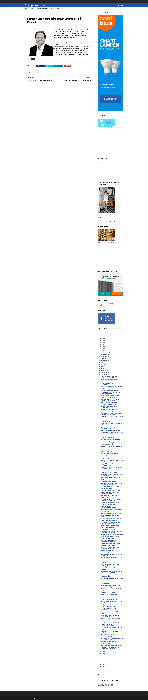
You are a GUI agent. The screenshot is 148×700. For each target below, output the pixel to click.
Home (28, 14)
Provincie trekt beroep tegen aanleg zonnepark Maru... (112, 447)
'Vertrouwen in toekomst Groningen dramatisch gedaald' (112, 499)
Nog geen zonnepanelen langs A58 (111, 628)
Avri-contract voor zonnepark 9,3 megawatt (111, 496)
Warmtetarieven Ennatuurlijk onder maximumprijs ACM (112, 522)
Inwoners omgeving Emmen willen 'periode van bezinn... (111, 443)
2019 (101, 346)
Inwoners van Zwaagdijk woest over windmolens (112, 461)
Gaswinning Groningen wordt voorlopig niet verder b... (110, 595)
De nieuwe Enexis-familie (108, 529)
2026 (101, 332)
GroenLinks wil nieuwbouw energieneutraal (109, 635)
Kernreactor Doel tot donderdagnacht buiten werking (111, 551)
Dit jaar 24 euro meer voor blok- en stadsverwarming (111, 602)
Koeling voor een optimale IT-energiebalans (110, 558)
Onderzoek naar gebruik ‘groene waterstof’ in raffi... (111, 468)
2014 (101, 656)
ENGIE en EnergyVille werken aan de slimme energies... (112, 433)
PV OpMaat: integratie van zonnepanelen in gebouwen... (110, 410)
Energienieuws (35, 5)
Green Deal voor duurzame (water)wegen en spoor (109, 403)
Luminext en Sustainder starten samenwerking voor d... (110, 547)
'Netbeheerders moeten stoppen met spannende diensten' (111, 519)
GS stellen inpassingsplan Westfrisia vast (112, 515)
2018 (101, 348)
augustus (104, 360)
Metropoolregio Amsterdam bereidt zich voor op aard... (112, 638)
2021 (101, 342)
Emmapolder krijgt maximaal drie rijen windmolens (111, 392)
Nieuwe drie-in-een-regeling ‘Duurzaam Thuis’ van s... (109, 471)
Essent (33, 14)
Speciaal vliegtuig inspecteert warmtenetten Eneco (110, 540)
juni (102, 364)
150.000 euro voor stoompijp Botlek (111, 589)
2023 (101, 338)
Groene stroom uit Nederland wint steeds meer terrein (111, 554)
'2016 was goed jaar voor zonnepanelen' (108, 642)
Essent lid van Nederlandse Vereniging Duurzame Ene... (110, 598)
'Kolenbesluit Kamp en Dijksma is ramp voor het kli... (111, 487)
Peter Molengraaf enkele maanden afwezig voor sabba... (111, 454)
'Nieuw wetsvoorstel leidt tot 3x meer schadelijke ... (111, 450)
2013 (101, 658)
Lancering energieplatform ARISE (111, 477)
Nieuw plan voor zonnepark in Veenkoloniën (110, 457)
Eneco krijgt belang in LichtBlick (110, 490)
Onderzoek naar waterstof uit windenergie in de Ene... (110, 647)
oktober (103, 356)
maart (103, 370)
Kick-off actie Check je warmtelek (111, 513)
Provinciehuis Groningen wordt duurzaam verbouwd (110, 526)
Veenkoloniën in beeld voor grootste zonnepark (112, 561)
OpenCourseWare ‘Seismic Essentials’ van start (109, 376)
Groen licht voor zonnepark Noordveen (109, 582)
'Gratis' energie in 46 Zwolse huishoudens (109, 575)
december (104, 352)
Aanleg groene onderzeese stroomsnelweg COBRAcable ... (111, 621)
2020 (101, 344)
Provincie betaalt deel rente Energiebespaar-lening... (109, 605)
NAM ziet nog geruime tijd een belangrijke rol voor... (110, 565)
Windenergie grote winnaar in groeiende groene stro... (110, 480)
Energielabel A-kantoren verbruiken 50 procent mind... (112, 464)
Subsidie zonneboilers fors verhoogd (112, 645)
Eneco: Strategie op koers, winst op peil (112, 387)
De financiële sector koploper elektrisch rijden (110, 616)
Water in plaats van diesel (109, 380)
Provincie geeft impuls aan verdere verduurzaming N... (111, 420)
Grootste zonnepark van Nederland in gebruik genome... (111, 484)
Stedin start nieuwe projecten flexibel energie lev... (110, 396)
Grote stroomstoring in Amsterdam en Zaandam (112, 510)
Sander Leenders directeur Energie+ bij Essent (112, 579)
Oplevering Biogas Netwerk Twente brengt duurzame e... (112, 417)
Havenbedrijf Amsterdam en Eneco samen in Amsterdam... (111, 531)
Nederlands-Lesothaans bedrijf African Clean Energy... (110, 544)
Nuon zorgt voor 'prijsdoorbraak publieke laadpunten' (110, 503)
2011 (101, 662)
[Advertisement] (110, 143)
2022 (101, 340)
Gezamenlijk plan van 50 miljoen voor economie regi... (110, 493)
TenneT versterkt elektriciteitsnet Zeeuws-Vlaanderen (111, 436)
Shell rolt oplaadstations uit (109, 390)
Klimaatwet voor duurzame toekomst (109, 406)
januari (103, 374)
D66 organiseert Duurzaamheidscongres (109, 506)
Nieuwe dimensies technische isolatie (110, 568)
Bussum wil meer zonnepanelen (110, 619)
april (102, 368)
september (104, 358)
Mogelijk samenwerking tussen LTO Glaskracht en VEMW (112, 572)
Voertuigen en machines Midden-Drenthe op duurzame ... (111, 413)
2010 (101, 664)
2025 (101, 334)
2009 (101, 666)
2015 (101, 654)
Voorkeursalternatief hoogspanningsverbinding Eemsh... (109, 631)
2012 (101, 660)
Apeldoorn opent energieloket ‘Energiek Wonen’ (110, 427)
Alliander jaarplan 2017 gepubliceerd (112, 534)
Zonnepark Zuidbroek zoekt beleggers (109, 612)
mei (102, 366)
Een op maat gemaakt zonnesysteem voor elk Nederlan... (108, 383)
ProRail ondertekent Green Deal (110, 430)
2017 (101, 350)
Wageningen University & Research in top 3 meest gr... (111, 586)
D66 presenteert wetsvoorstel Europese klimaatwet (110, 537)
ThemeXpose (33, 698)
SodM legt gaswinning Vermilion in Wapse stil (111, 424)
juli (102, 362)
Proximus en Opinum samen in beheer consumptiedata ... (110, 591)
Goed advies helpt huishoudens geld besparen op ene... (112, 475)
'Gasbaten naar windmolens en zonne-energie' (110, 440)
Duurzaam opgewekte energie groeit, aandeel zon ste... (110, 399)
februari (103, 372)
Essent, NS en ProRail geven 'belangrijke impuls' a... (109, 625)
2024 (101, 336)
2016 (101, 652)
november (104, 354)
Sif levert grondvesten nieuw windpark (110, 609)
